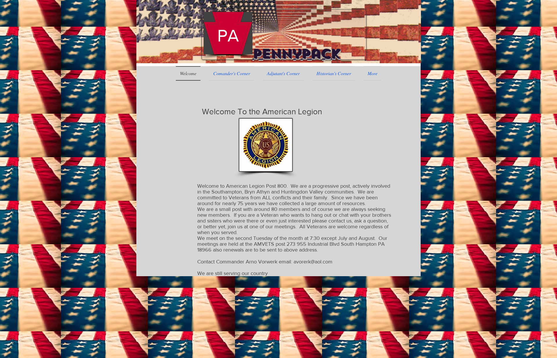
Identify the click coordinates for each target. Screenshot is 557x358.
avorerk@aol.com (313, 262)
